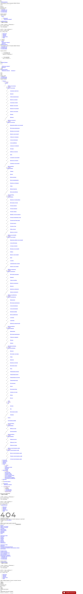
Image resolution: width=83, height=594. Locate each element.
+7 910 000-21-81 (4, 9)
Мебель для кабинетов (11, 296)
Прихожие (2, 531)
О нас (6, 466)
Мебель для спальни (11, 87)
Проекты (2, 540)
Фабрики (2, 538)
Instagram (4, 34)
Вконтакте (5, 33)
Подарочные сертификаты (5, 555)
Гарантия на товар (4, 535)
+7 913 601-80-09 (3, 11)
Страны (1, 539)
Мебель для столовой (11, 237)
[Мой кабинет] (0, 65)
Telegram (4, 35)
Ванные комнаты (10, 328)
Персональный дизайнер (5, 554)
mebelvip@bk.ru (4, 21)
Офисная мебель (10, 436)
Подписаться (18, 524)
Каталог (6, 82)
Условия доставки (3, 551)
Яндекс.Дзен (5, 36)
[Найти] (1, 5)
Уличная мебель (10, 425)
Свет (8, 402)
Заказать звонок (8, 491)
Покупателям (7, 472)
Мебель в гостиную (11, 122)
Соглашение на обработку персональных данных (9, 547)
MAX (4, 37)
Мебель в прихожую (11, 271)
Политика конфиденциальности (6, 546)
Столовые (2, 528)
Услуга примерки (3, 553)
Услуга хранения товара (5, 552)
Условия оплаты (3, 550)
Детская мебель (10, 196)
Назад (7, 81)
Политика (2, 536)
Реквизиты (2, 545)
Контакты (2, 541)
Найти (2, 582)
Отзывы (2, 537)
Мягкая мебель (10, 168)
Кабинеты (2, 532)
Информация (2, 542)
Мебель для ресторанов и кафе (13, 450)
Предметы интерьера (11, 348)
